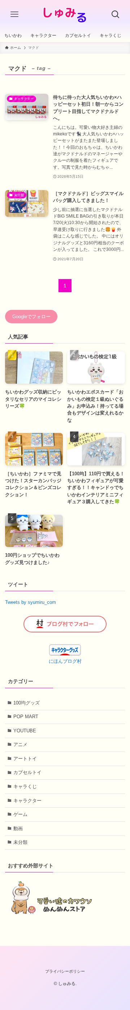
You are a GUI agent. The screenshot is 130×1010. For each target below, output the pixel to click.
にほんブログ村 (65, 661)
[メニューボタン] (14, 14)
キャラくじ (25, 786)
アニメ (20, 744)
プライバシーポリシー (65, 971)
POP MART (25, 716)
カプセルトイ (27, 772)
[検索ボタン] (115, 14)
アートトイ (25, 758)
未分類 (20, 842)
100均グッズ (26, 703)
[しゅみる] (65, 14)
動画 (18, 828)
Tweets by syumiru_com (30, 602)
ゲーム (20, 814)
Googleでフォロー (31, 316)
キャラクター (27, 800)
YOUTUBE (24, 730)
